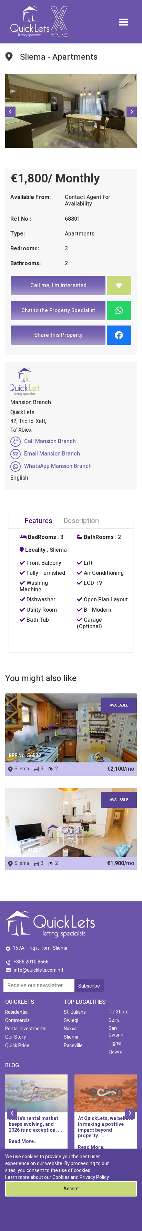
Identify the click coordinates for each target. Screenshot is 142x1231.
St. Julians (75, 1012)
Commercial (18, 1020)
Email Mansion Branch (52, 454)
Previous (10, 112)
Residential (17, 1012)
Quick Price (17, 1045)
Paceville (73, 1045)
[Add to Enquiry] (119, 285)
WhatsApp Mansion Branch (58, 466)
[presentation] (12, 1114)
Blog (12, 1065)
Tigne (115, 1043)
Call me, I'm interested (58, 285)
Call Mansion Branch (50, 441)
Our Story (15, 1037)
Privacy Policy (94, 1177)
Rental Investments (26, 1028)
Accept (71, 1188)
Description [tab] (81, 521)
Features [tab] (38, 521)
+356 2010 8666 (31, 961)
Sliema (71, 1037)
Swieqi (71, 1020)
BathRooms (98, 537)
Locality (34, 550)
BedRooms (41, 537)
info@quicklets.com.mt (38, 970)
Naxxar (71, 1028)
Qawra (115, 1051)
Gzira (114, 1020)
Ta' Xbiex (118, 1011)
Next (131, 112)
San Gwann (116, 1032)
